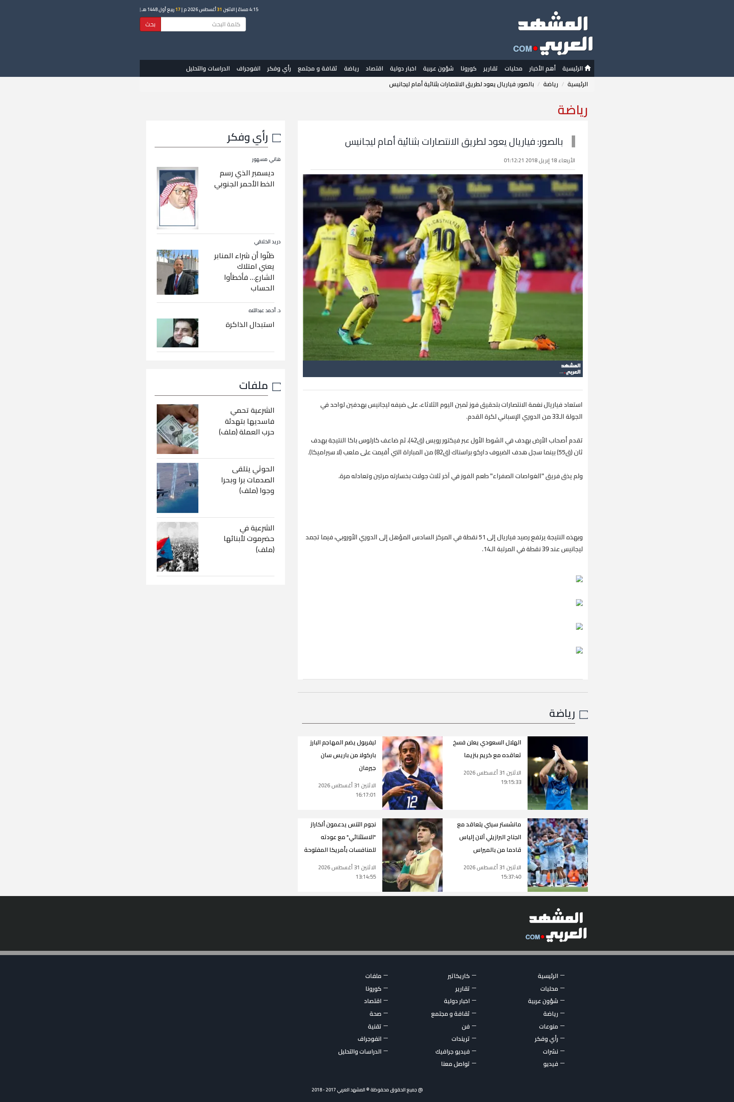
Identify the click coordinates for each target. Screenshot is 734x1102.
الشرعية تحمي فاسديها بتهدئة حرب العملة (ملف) (246, 421)
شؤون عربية (438, 68)
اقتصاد (374, 68)
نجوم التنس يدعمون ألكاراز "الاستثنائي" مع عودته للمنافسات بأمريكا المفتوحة (340, 837)
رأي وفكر (279, 68)
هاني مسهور (266, 159)
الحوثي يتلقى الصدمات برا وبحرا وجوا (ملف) (247, 479)
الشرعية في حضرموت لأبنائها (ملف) (248, 538)
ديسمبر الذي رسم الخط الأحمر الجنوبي (244, 178)
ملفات (253, 385)
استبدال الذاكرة (250, 324)
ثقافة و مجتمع (317, 68)
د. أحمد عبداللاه (264, 310)
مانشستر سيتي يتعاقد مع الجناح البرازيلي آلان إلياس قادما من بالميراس (489, 837)
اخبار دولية (403, 68)
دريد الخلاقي (267, 241)
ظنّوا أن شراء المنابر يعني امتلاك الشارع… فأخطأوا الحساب (244, 272)
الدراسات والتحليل (208, 68)
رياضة (351, 68)
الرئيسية (573, 68)
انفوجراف (248, 68)
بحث (150, 24)
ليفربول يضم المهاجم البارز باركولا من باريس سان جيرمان (343, 755)
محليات (513, 68)
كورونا (468, 68)
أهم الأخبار (542, 68)
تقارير (490, 68)
